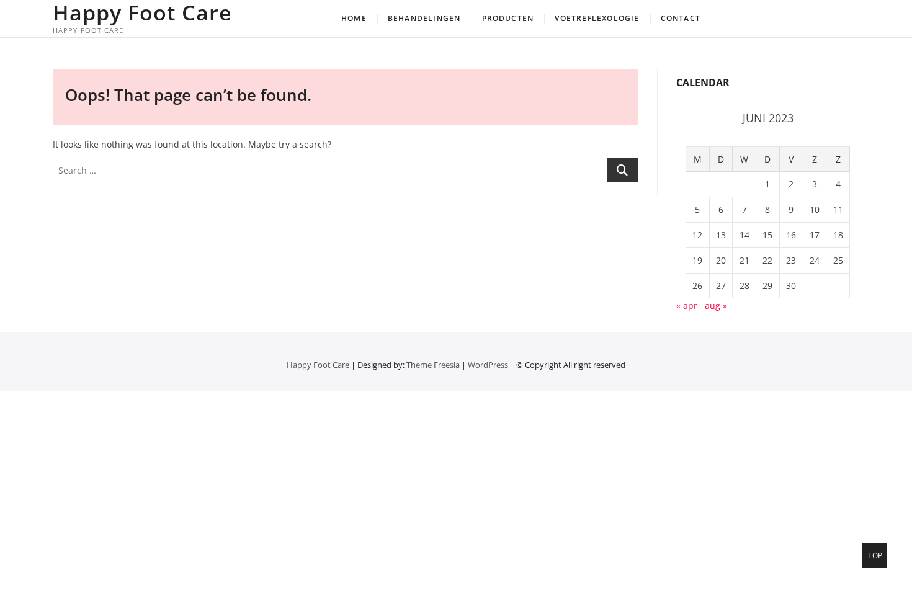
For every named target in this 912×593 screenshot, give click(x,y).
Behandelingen (424, 18)
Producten (508, 18)
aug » (716, 305)
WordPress (488, 364)
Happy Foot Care (142, 12)
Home (354, 18)
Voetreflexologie (597, 18)
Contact (680, 18)
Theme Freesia (433, 364)
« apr (686, 305)
